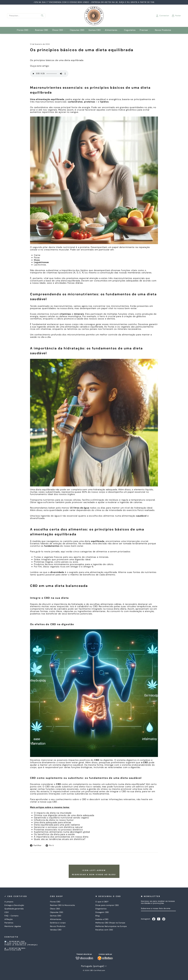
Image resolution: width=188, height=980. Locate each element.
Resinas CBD (41, 30)
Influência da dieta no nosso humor (54, 820)
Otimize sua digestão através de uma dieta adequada (64, 815)
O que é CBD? (102, 902)
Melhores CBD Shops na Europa (110, 923)
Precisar (144, 30)
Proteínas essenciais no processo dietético (58, 829)
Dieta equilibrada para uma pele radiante (57, 824)
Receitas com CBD (104, 930)
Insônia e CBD (101, 919)
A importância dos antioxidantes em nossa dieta (61, 836)
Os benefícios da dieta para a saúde (54, 834)
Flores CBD (22, 30)
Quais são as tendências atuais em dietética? (59, 839)
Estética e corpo (58, 923)
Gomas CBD (95, 30)
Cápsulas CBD (77, 30)
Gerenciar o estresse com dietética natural (58, 827)
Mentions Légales (12, 926)
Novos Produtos (163, 30)
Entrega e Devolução (14, 905)
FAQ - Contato (11, 916)
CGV (6, 912)
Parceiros (8, 923)
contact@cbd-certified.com (15, 949)
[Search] (42, 15)
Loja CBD (52, 801)
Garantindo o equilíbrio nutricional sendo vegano (61, 817)
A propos (8, 902)
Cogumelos (130, 30)
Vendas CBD (56, 930)
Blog (97, 916)
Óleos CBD (57, 30)
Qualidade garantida (14, 909)
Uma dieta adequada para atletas (52, 822)
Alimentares (111, 30)
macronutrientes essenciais (129, 278)
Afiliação (8, 919)
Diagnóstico (101, 909)
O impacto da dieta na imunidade (52, 812)
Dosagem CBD (102, 912)
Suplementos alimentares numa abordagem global (62, 831)
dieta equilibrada (45, 489)
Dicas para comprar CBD (107, 905)
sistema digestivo (127, 760)
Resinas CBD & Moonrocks (62, 905)
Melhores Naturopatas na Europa (111, 926)
